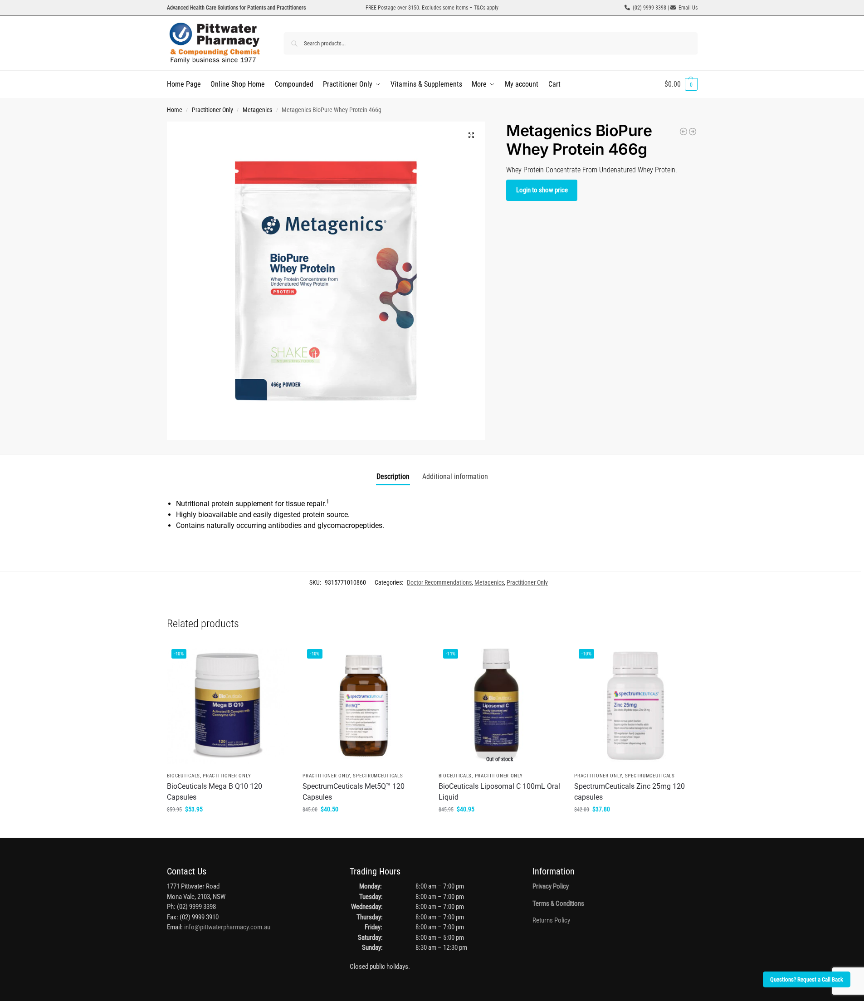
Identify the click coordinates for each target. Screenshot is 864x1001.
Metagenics (257, 109)
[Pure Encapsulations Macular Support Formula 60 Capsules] (692, 131)
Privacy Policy (550, 886)
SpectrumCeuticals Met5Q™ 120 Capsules (354, 791)
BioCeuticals (183, 776)
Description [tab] (393, 476)
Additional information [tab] (455, 476)
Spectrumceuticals (378, 776)
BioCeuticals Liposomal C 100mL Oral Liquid (499, 791)
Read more (499, 828)
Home (174, 109)
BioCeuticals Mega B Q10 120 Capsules (214, 791)
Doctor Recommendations (439, 582)
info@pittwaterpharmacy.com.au (227, 927)
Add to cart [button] (227, 828)
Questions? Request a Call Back (806, 979)
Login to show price (542, 190)
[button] (681, 84)
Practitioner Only (212, 109)
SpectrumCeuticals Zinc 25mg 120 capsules (629, 791)
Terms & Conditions (558, 903)
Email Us (688, 8)
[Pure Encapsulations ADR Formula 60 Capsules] (683, 131)
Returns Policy (551, 920)
